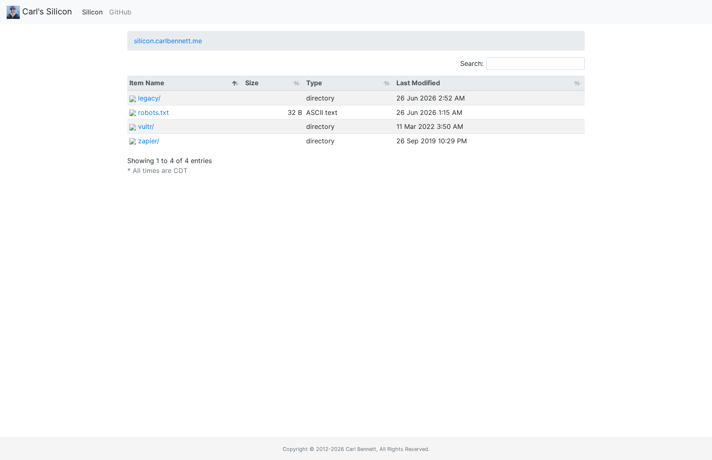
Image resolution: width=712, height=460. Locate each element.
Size (252, 83)
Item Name (146, 83)
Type (314, 83)
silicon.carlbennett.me (168, 41)
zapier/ (148, 141)
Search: (471, 63)
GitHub (120, 12)
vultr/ (146, 126)
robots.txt (153, 112)
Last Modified (418, 83)
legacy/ (149, 98)
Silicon (92, 12)
